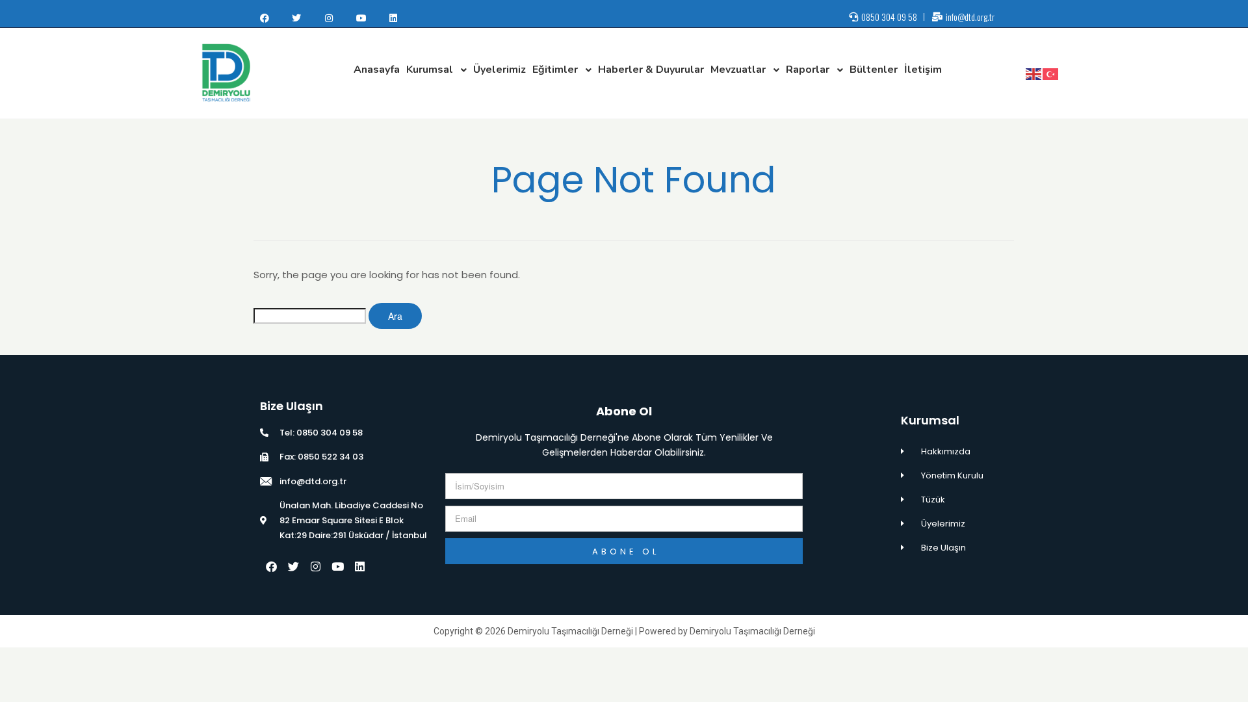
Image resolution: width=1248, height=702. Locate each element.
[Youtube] (361, 18)
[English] (1034, 73)
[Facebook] (265, 18)
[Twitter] (297, 18)
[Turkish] (1051, 73)
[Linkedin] (393, 18)
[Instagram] (329, 18)
